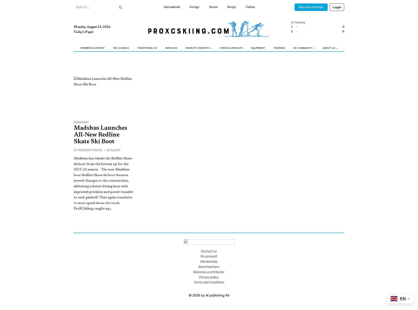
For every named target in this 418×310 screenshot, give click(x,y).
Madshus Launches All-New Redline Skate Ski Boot (100, 135)
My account (209, 256)
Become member (311, 7)
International (171, 7)
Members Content (93, 48)
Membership (209, 262)
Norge (231, 7)
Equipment (258, 48)
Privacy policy (209, 277)
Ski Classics (121, 48)
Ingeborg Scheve (90, 150)
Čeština (250, 7)
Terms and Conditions (209, 282)
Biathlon (171, 48)
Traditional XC (147, 48)
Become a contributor (208, 272)
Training (279, 48)
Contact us (209, 251)
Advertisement (209, 267)
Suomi (213, 7)
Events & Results (231, 48)
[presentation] (104, 96)
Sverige (194, 7)
